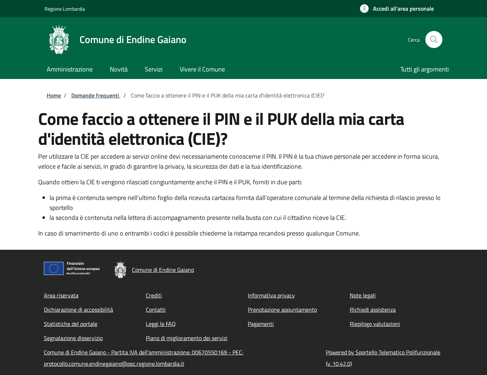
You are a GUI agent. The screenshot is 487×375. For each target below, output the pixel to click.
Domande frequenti (96, 95)
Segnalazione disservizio (73, 338)
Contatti (156, 309)
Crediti (154, 295)
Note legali (363, 295)
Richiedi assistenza (373, 309)
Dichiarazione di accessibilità (78, 309)
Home (54, 95)
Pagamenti (261, 323)
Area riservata (61, 295)
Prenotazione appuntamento (282, 309)
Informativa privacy (271, 295)
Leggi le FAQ (161, 323)
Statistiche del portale (70, 323)
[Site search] (433, 39)
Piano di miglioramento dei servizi (186, 338)
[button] (397, 8)
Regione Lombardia (65, 8)
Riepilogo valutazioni (375, 323)
